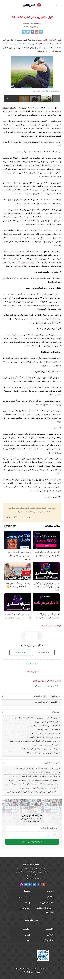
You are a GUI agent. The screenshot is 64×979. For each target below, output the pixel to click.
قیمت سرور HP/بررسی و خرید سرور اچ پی (44, 733)
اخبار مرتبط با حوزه (52, 763)
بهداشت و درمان (54, 685)
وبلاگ (27, 902)
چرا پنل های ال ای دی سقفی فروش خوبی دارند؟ (41, 752)
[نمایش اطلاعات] (32, 671)
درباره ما (50, 891)
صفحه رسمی (42, 652)
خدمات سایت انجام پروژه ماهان (47, 729)
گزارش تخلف (11, 517)
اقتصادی (49, 929)
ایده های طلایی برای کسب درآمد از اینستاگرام (43, 725)
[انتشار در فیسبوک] (32, 32)
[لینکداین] (30, 884)
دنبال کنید (19, 652)
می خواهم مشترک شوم (32, 841)
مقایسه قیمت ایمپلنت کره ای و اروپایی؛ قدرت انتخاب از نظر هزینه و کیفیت (33, 780)
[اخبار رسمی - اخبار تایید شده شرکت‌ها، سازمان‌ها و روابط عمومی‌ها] (32, 5)
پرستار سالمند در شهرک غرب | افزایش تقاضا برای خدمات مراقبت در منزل (33, 776)
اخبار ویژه (56, 712)
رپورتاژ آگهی (25, 908)
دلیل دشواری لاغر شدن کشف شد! (46, 702)
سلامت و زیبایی (40, 685)
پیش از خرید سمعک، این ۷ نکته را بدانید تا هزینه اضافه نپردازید (36, 768)
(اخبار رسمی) (42, 40)
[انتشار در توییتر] (28, 32)
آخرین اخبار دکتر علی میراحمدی (47, 696)
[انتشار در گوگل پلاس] (36, 32)
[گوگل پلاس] (43, 884)
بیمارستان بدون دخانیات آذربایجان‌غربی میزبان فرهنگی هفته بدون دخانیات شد (32, 784)
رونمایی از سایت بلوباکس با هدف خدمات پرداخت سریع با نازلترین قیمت (34, 741)
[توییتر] (34, 884)
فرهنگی (50, 934)
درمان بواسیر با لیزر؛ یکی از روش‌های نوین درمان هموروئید (38, 788)
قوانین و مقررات (47, 902)
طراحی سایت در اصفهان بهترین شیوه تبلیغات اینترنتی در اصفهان (36, 718)
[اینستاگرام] (21, 884)
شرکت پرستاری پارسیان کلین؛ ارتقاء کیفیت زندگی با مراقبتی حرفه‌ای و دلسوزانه (32, 791)
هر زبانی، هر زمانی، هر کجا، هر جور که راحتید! (42, 737)
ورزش (27, 934)
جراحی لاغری (18, 266)
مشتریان (50, 897)
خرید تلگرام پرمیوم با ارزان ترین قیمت (45, 745)
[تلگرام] (26, 884)
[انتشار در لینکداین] (41, 32)
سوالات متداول (24, 897)
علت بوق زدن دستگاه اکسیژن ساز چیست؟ (44, 772)
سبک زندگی (48, 940)
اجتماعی (26, 929)
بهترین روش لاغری (28, 262)
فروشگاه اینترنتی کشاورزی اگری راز (46, 721)
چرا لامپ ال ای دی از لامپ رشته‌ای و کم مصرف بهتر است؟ (38, 749)
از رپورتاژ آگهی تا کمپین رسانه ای (44, 910)
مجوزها (27, 891)
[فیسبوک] (38, 884)
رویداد (27, 940)
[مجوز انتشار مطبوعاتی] (43, 955)
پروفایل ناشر (24, 517)
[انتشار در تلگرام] (24, 32)
